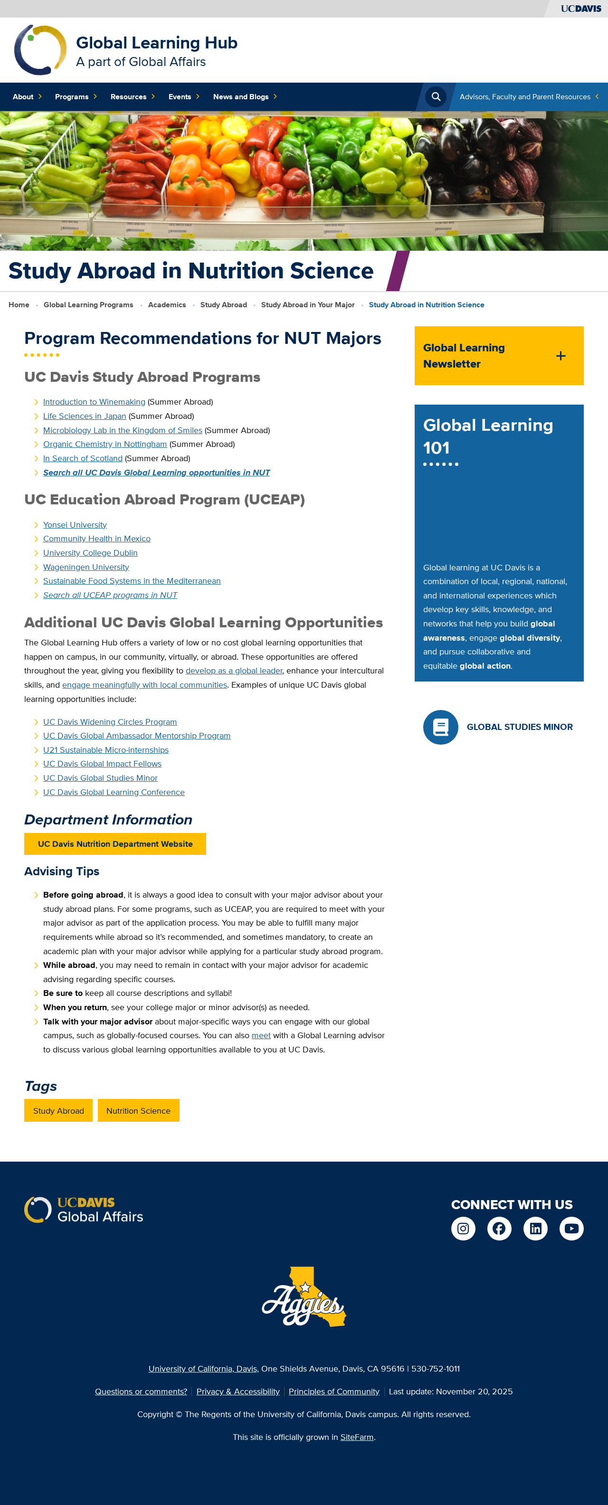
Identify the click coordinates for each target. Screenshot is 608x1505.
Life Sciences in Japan (84, 415)
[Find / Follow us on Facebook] (499, 1228)
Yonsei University (75, 524)
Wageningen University (86, 566)
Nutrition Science (138, 1110)
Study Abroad (223, 304)
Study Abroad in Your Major (308, 304)
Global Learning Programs (88, 304)
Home (19, 304)
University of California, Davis (203, 1368)
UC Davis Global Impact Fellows (102, 763)
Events (180, 96)
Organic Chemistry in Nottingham (105, 443)
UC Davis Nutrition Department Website (115, 843)
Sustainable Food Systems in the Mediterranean (132, 580)
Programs (72, 96)
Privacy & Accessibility (238, 1391)
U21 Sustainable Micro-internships (106, 749)
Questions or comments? (141, 1391)
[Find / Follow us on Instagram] (463, 1228)
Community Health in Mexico (97, 538)
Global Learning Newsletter (464, 355)
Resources (129, 96)
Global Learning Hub (157, 42)
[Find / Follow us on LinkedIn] (535, 1228)
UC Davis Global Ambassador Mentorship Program (137, 735)
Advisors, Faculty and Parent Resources (525, 96)
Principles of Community (334, 1391)
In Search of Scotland (83, 458)
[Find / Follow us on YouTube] (571, 1228)
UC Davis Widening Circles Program (110, 721)
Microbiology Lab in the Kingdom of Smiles (122, 430)
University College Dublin (90, 552)
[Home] (40, 49)
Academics (167, 304)
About (23, 96)
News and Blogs (241, 96)
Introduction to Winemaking (94, 401)
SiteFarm (357, 1436)
